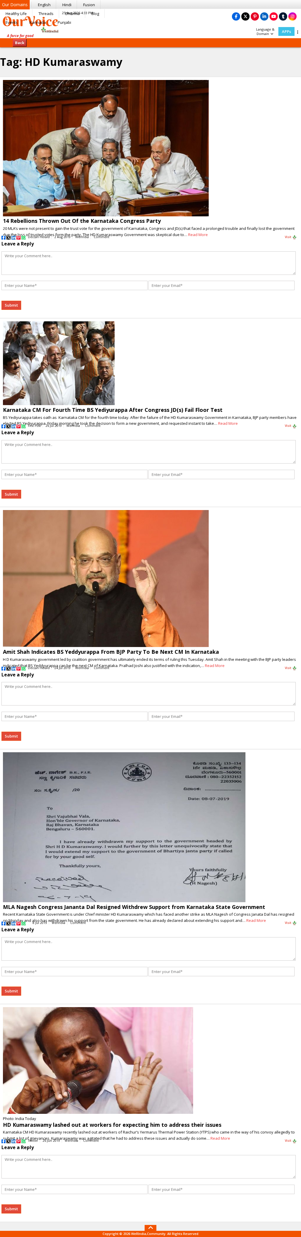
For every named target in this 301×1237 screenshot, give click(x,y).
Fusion (89, 4)
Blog (95, 13)
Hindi (66, 4)
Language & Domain (265, 31)
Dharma (72, 13)
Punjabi (64, 22)
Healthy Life (16, 13)
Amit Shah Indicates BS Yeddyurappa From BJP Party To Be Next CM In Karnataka (111, 651)
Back (19, 42)
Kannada (37, 22)
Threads (46, 13)
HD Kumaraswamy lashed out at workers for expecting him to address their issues (112, 1124)
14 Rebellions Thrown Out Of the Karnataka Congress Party (82, 220)
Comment (101, 237)
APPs (286, 31)
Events (12, 22)
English (44, 4)
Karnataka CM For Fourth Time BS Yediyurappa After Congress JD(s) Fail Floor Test (113, 409)
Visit (288, 237)
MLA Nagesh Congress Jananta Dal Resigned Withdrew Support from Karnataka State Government (134, 906)
